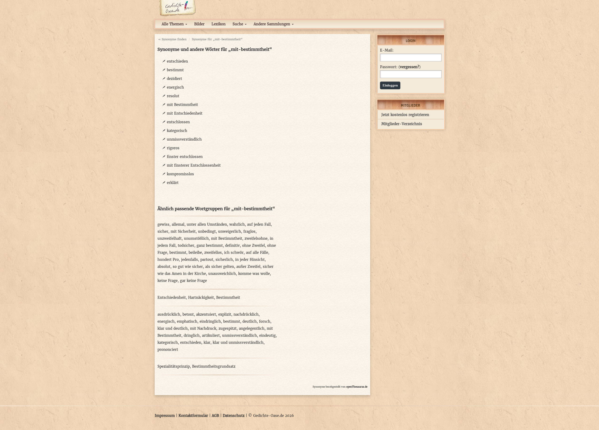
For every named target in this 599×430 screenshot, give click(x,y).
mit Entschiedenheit (184, 113)
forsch (264, 321)
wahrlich (237, 224)
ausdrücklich (168, 314)
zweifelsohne (256, 238)
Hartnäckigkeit (201, 297)
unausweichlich (222, 273)
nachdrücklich (246, 314)
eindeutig (267, 335)
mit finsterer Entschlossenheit (194, 165)
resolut (173, 96)
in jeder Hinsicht (250, 259)
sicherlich (224, 259)
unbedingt (207, 231)
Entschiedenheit (171, 297)
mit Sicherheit (183, 231)
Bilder (199, 24)
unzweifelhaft (169, 238)
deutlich (249, 321)
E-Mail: (387, 50)
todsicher (186, 245)
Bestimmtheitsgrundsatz (213, 366)
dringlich (192, 335)
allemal (178, 224)
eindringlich (210, 321)
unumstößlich (196, 238)
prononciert (167, 349)
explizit (224, 314)
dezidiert (174, 78)
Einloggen (390, 85)
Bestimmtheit (228, 297)
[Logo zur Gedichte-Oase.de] (177, 8)
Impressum (165, 415)
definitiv (232, 245)
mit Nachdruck (203, 328)
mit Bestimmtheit (182, 104)
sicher (162, 231)
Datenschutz (234, 415)
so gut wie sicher (188, 266)
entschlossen (178, 122)
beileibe (195, 252)
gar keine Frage (193, 280)
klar (207, 342)
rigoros (173, 148)
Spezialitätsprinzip (173, 366)
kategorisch (177, 130)
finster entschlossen (185, 156)
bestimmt (175, 70)
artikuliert (211, 335)
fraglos (249, 231)
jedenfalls (189, 259)
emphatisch (187, 321)
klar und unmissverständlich (238, 342)
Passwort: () (400, 67)
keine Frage (167, 280)
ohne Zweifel (253, 245)
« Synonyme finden (172, 39)
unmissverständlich (184, 139)
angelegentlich (251, 328)
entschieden (177, 61)
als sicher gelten (219, 266)
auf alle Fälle (257, 252)
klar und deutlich (172, 328)
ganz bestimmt (210, 245)
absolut (163, 266)
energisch (175, 87)
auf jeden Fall (259, 224)
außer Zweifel (248, 266)
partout (206, 259)
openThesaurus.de (356, 386)
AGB (215, 415)
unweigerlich (229, 231)
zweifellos (213, 252)
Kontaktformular (193, 415)
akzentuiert (206, 314)
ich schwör (234, 252)
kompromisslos (180, 174)
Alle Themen (173, 24)
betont (188, 314)
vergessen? (409, 67)
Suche (238, 24)
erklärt (173, 182)
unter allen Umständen (207, 224)
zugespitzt (228, 328)
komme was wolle (254, 273)
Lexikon (219, 24)
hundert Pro (168, 259)
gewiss (163, 224)
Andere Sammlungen (272, 24)
